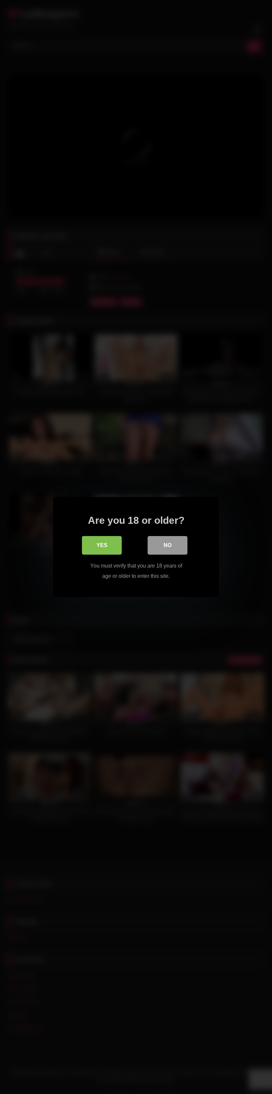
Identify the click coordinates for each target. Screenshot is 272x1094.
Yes (102, 545)
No (167, 545)
